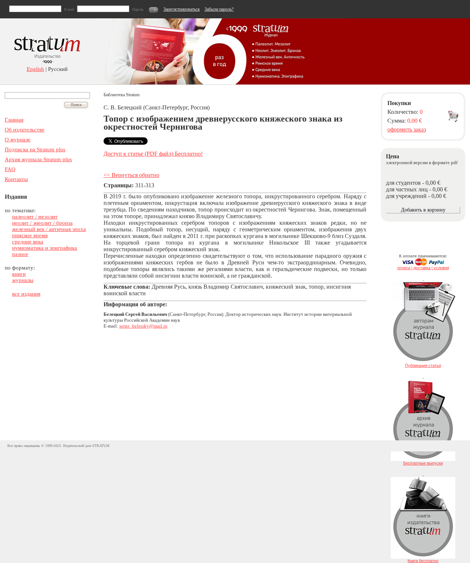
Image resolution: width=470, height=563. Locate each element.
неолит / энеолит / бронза (42, 223)
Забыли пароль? (219, 9)
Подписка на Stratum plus (35, 149)
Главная (14, 120)
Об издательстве (24, 130)
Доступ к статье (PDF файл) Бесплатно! (153, 154)
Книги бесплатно (423, 561)
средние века (27, 242)
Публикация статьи (423, 365)
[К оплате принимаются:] (423, 264)
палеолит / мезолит (35, 217)
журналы (22, 280)
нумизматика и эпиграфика (44, 248)
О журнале (17, 139)
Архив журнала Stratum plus (38, 159)
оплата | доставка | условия (423, 268)
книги (19, 274)
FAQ (10, 169)
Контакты (16, 179)
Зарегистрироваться (181, 9)
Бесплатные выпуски (423, 463)
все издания (26, 294)
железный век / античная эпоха (49, 229)
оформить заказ (406, 129)
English (35, 69)
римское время (30, 235)
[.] (423, 362)
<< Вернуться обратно (131, 175)
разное (20, 254)
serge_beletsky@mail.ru (143, 326)
